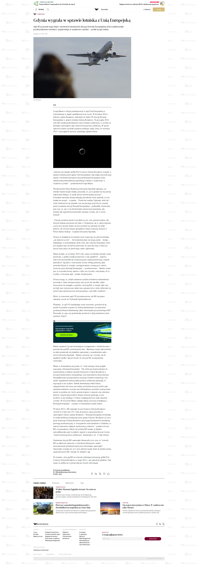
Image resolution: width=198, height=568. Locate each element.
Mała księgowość (85, 538)
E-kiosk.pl (82, 532)
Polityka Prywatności (52, 532)
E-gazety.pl (83, 534)
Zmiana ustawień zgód (52, 534)
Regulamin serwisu (51, 536)
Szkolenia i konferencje (41, 550)
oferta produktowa (65, 554)
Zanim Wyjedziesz (61, 487)
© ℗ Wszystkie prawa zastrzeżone (64, 472)
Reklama (65, 532)
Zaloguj (158, 9)
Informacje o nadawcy (52, 538)
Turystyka (41, 14)
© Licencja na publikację (61, 470)
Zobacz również (39, 483)
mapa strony (37, 554)
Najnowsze (70, 483)
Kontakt (35, 534)
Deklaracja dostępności (52, 540)
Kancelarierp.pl (84, 540)
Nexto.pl (82, 536)
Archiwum (66, 538)
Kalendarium (50, 554)
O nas (35, 532)
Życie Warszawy (84, 544)
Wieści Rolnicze (84, 542)
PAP (54, 105)
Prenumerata (67, 536)
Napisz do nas (37, 536)
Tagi (82, 483)
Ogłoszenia (66, 534)
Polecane (55, 483)
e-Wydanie (147, 9)
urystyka (104, 9)
